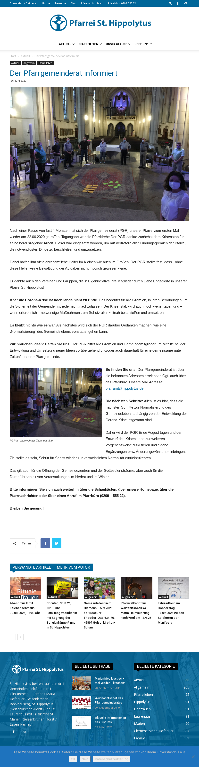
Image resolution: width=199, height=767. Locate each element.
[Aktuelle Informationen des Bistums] (81, 722)
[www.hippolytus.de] (99, 23)
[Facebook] (177, 3)
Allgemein (29, 63)
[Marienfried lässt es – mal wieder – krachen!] (81, 683)
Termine (60, 3)
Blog (73, 3)
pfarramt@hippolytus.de (124, 388)
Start (13, 56)
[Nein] (193, 756)
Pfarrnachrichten (92, 3)
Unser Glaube (116, 44)
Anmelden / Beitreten (24, 3)
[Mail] (185, 3)
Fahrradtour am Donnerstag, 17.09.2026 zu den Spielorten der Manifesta (171, 612)
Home (46, 3)
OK (73, 759)
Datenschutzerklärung (111, 759)
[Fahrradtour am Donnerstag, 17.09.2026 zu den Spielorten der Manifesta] (173, 588)
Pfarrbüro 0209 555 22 (122, 3)
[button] (170, 3)
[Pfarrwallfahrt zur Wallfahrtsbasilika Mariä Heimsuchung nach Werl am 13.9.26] (136, 588)
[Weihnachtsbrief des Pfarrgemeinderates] (81, 702)
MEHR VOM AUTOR (73, 567)
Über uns (141, 44)
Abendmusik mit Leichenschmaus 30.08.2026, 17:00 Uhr (25, 608)
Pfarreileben (88, 44)
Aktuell (65, 44)
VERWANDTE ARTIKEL (32, 567)
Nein (85, 759)
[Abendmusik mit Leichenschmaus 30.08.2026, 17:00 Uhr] (25, 588)
